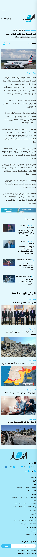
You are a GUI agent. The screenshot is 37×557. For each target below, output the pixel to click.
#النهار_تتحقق (31, 527)
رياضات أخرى (33, 510)
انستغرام (10, 467)
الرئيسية (33, 477)
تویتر (32, 467)
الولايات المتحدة (30, 30)
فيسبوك (26, 467)
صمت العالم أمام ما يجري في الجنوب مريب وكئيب (21, 332)
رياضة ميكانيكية (32, 507)
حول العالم (23, 524)
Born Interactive (22, 553)
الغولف (14, 507)
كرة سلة (26, 503)
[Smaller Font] (33, 73)
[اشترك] (18, 210)
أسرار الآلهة (19, 487)
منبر (22, 497)
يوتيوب (18, 467)
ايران (34, 481)
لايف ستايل (32, 517)
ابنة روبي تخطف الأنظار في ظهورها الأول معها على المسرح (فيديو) (26, 232)
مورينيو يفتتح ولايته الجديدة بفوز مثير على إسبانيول (26, 281)
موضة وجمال (22, 520)
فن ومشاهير (30, 225)
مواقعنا (6, 18)
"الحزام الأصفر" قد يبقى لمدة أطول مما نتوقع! (19, 363)
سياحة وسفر (33, 524)
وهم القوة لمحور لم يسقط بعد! (24, 302)
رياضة (32, 260)
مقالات (34, 494)
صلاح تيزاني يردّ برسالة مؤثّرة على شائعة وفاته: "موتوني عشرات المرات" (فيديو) (26, 250)
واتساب (25, 471)
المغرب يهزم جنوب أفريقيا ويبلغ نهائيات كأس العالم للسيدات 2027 (26, 266)
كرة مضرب (17, 503)
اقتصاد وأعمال (31, 389)
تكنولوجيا (33, 514)
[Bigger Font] (28, 73)
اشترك (6, 546)
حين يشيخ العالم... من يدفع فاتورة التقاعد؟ (20, 392)
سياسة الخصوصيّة (30, 535)
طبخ (15, 520)
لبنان (34, 484)
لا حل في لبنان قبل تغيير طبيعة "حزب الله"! (21, 422)
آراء (26, 497)
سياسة (34, 487)
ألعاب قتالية (22, 507)
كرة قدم (33, 503)
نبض (3, 467)
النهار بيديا (33, 531)
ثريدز (32, 471)
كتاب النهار (32, 299)
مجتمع (27, 487)
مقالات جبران (14, 497)
